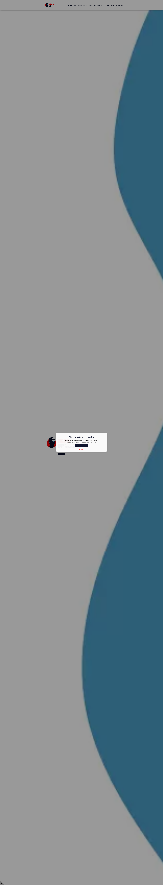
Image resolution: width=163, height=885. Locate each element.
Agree (82, 446)
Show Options (81, 449)
